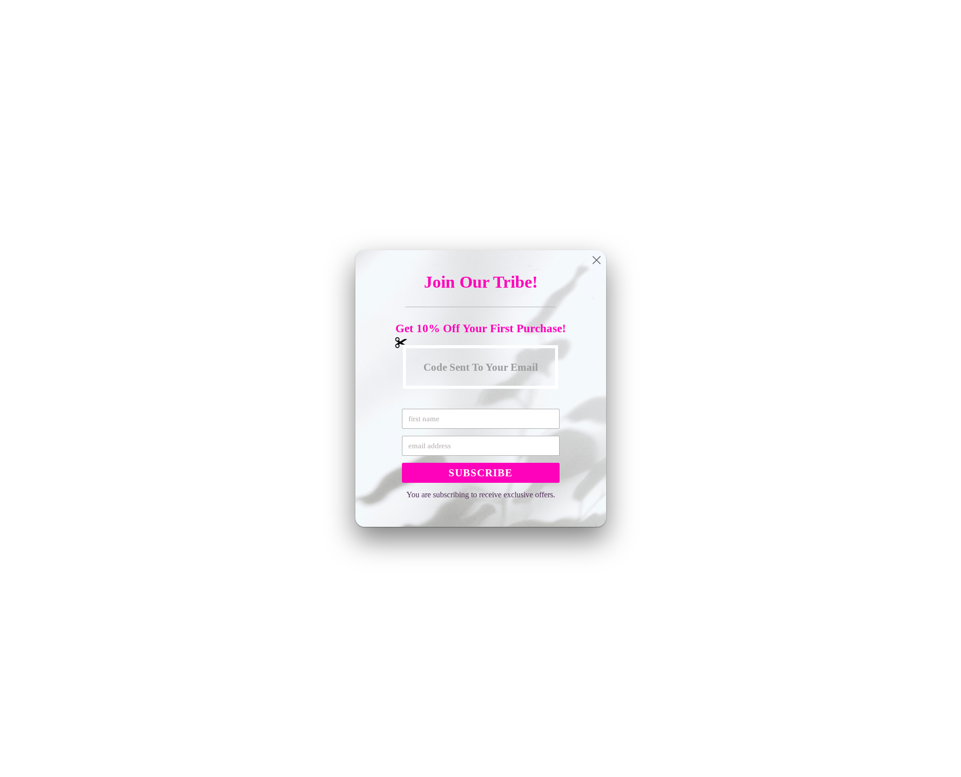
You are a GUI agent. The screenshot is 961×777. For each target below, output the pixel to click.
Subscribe (480, 473)
